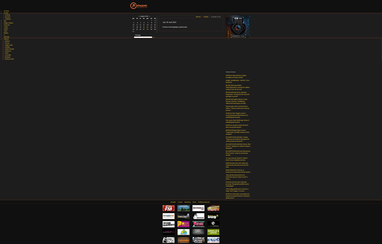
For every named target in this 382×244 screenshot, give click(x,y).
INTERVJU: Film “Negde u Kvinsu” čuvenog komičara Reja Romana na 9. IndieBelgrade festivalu (237, 115)
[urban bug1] (213, 216)
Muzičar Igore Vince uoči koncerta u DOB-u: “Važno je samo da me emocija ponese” (237, 108)
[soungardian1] (169, 224)
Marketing (187, 202)
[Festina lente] (169, 240)
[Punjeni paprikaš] (184, 240)
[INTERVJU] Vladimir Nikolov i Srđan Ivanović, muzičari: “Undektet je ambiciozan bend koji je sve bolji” (236, 101)
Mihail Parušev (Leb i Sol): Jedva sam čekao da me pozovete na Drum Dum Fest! (237, 165)
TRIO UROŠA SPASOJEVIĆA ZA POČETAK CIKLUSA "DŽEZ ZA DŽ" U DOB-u (237, 177)
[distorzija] (198, 208)
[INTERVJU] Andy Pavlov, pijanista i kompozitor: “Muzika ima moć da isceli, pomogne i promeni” (237, 94)
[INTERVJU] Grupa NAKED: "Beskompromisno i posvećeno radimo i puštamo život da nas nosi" (238, 87)
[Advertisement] (214, 4)
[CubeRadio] (213, 224)
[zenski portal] (198, 224)
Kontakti (173, 202)
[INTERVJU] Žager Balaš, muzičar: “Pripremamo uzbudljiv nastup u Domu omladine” (237, 132)
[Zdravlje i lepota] (213, 232)
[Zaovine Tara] (184, 208)
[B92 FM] (169, 208)
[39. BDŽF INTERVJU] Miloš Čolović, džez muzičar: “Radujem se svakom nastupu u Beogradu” (238, 146)
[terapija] (169, 216)
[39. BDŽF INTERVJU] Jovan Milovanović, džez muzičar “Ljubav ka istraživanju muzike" (238, 153)
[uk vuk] (184, 224)
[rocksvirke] (198, 232)
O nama (180, 202)
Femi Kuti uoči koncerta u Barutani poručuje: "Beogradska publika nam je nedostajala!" (237, 184)
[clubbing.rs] (213, 208)
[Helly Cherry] (198, 240)
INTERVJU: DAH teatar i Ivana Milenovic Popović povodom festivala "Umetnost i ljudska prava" (238, 196)
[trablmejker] (198, 216)
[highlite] (169, 232)
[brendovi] (184, 216)
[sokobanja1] (184, 232)
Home (194, 202)
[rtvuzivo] (213, 240)
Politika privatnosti (204, 202)
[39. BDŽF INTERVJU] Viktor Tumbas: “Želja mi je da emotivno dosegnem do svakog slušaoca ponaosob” (237, 139)
